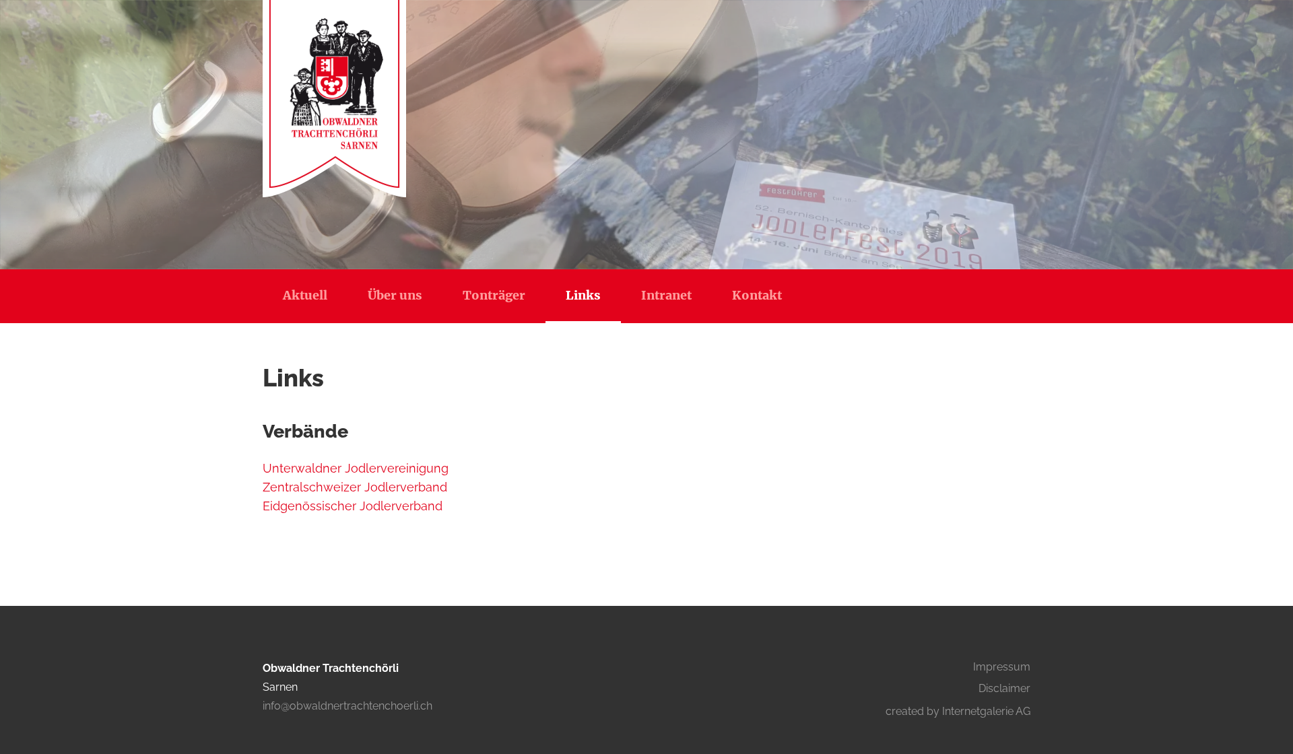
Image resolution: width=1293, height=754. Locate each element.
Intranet (666, 295)
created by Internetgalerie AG (958, 711)
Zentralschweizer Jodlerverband (358, 487)
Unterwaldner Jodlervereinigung (356, 468)
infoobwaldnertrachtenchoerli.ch (347, 705)
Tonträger (494, 295)
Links (583, 295)
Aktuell (305, 295)
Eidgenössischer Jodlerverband (356, 506)
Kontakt (757, 295)
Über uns (395, 295)
